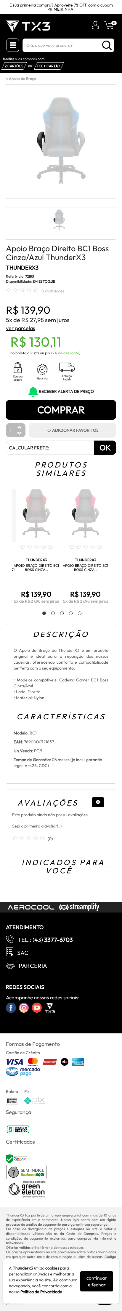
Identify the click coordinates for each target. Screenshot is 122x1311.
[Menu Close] (13, 45)
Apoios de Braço (22, 78)
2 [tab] (50, 614)
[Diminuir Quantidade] (19, 433)
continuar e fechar (96, 1281)
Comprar (61, 410)
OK (105, 447)
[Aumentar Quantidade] (19, 427)
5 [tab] (77, 614)
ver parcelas (20, 328)
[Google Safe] (17, 1158)
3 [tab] (59, 614)
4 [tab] (68, 614)
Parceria (33, 965)
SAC (22, 952)
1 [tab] (41, 614)
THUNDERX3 (22, 267)
